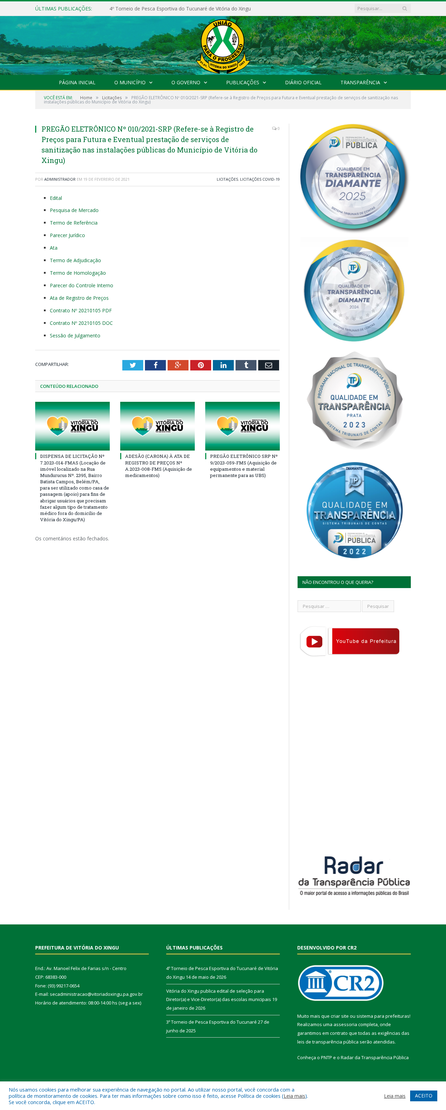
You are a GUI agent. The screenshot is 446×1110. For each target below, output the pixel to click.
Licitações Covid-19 (260, 179)
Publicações (242, 82)
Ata (53, 247)
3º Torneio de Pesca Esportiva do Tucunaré (211, 1022)
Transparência (360, 82)
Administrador (60, 179)
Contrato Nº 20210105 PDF (81, 310)
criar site (340, 1016)
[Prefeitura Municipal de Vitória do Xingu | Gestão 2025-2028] (223, 44)
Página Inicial (77, 82)
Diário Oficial (303, 82)
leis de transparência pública (328, 1042)
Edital (56, 198)
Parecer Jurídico (67, 235)
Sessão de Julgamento (75, 335)
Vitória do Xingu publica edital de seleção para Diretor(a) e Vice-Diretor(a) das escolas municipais (189, 9)
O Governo (185, 82)
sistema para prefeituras (382, 1016)
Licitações (227, 179)
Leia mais (294, 1096)
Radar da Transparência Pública (375, 1057)
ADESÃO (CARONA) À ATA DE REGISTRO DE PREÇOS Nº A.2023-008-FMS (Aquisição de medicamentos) (158, 465)
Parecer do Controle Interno (81, 285)
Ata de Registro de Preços (79, 298)
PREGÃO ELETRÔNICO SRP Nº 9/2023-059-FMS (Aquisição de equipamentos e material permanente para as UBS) (244, 465)
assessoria (345, 1024)
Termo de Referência (74, 222)
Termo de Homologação (78, 272)
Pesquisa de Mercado (74, 210)
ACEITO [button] (423, 1095)
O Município (130, 82)
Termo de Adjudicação (75, 260)
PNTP (326, 1057)
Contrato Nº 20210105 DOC (81, 323)
